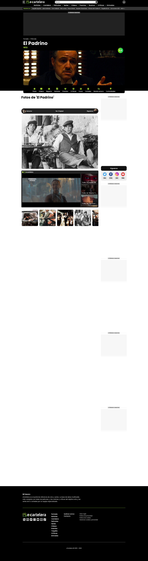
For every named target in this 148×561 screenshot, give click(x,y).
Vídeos (74, 5)
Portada (25, 39)
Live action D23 (115, 8)
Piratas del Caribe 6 (94, 8)
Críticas (101, 5)
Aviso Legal (83, 514)
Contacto (67, 516)
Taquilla (54, 531)
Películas (57, 5)
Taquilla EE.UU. (105, 8)
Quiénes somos (69, 514)
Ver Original (59, 111)
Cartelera (47, 5)
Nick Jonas (63, 8)
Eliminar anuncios (75, 12)
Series (66, 5)
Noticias (37, 5)
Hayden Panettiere (81, 8)
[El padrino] (30, 218)
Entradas (110, 5)
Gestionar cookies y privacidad (89, 520)
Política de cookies (85, 518)
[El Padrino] (83, 218)
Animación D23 (125, 8)
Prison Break (71, 8)
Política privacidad (86, 516)
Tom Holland (55, 8)
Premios (83, 5)
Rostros (92, 5)
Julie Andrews (46, 8)
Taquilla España (36, 8)
